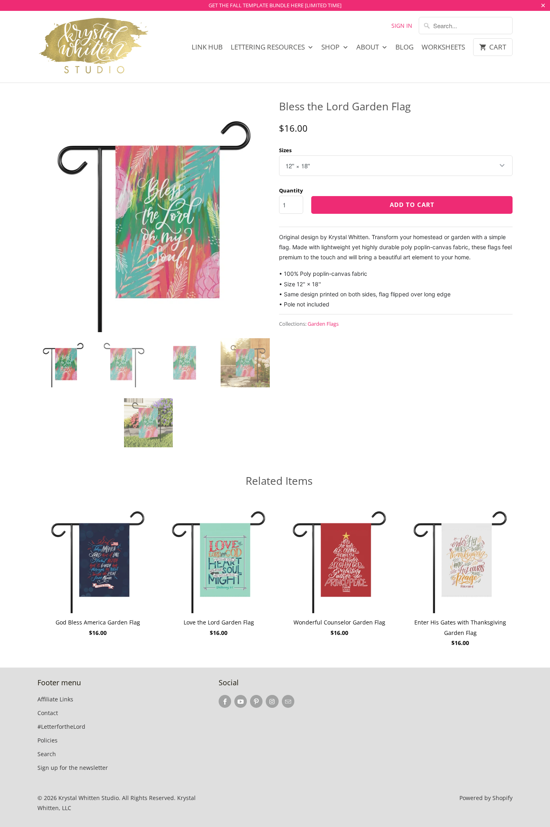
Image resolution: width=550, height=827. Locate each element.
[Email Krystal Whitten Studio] (288, 701)
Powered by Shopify (486, 798)
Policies (47, 740)
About (368, 47)
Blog (404, 47)
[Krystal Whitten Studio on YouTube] (240, 701)
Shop (331, 47)
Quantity (291, 190)
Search (46, 754)
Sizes (285, 150)
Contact (47, 713)
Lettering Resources (268, 47)
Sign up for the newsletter (72, 767)
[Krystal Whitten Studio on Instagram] (272, 701)
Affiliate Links (55, 699)
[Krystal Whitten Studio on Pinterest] (256, 701)
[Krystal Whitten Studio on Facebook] (225, 701)
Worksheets (443, 47)
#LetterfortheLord (61, 726)
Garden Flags (323, 323)
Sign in (401, 25)
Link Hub (207, 47)
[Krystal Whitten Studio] (93, 46)
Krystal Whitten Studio (88, 798)
